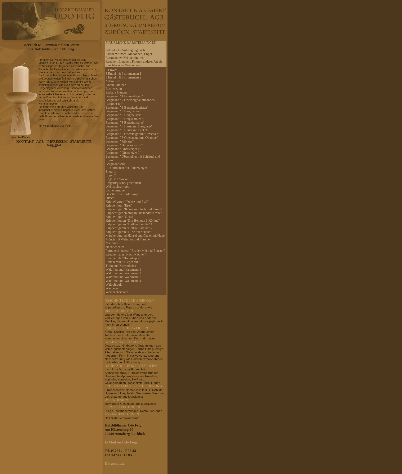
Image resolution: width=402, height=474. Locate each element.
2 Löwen (111, 70)
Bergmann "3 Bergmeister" (124, 115)
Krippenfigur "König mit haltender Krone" (134, 213)
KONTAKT (25, 142)
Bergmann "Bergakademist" (124, 145)
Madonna (112, 243)
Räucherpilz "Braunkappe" (123, 258)
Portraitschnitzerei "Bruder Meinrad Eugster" (135, 250)
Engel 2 (111, 175)
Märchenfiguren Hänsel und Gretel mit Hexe (135, 235)
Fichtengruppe (115, 190)
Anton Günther (116, 85)
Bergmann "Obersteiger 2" (123, 152)
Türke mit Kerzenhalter (121, 265)
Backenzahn (114, 88)
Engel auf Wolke (117, 179)
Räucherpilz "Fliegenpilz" (123, 262)
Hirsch (110, 198)
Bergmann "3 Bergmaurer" (123, 111)
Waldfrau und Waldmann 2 (123, 273)
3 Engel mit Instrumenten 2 (123, 77)
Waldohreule (114, 284)
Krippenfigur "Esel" (119, 205)
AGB (40, 142)
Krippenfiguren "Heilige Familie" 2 (129, 228)
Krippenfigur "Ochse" (120, 216)
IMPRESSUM (57, 142)
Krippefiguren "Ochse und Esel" (127, 201)
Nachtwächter (115, 247)
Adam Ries (113, 81)
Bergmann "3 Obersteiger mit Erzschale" (133, 134)
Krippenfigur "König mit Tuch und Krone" (134, 209)
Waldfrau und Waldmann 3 (123, 277)
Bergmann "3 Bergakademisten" (127, 107)
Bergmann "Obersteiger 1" (123, 149)
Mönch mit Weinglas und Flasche (128, 239)
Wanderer (112, 288)
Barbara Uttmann (117, 92)
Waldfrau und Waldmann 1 (123, 269)
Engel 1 (111, 171)
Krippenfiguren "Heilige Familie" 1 (129, 224)
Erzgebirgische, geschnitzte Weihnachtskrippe (124, 184)
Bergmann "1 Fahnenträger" (124, 96)
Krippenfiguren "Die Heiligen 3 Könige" (133, 220)
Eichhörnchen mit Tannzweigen (127, 168)
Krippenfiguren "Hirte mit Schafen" (129, 232)
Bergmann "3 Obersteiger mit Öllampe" (132, 137)
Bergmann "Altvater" (120, 141)
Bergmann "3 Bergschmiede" (125, 119)
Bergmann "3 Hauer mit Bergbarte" (129, 126)
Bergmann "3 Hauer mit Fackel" (127, 130)
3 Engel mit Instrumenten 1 (123, 73)
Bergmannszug (115, 164)
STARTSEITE (80, 142)
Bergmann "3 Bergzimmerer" (125, 122)
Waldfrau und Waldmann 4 (123, 281)
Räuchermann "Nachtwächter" (126, 254)
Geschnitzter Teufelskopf (122, 194)
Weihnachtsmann (117, 292)
